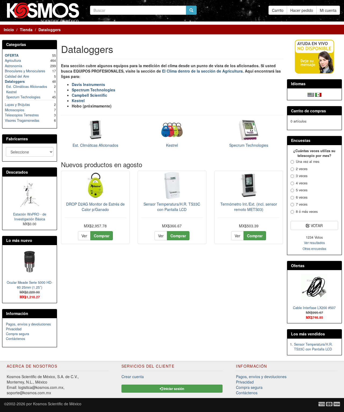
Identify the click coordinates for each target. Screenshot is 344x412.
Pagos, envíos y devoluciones (28, 324)
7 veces (301, 204)
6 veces (301, 197)
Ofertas (297, 265)
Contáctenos (15, 338)
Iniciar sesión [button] (173, 388)
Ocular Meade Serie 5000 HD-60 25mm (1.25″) (29, 285)
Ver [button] (84, 235)
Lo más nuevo (19, 240)
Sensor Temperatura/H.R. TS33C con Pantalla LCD (172, 206)
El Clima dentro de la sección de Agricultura (202, 71)
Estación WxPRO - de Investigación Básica (29, 216)
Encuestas (300, 140)
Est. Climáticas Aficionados (95, 145)
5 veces (301, 190)
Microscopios (14, 110)
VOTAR (316, 225)
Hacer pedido (301, 10)
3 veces (301, 175)
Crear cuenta (132, 376)
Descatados (17, 172)
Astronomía (13, 65)
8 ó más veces (307, 211)
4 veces (301, 183)
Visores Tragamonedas (22, 120)
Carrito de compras (308, 110)
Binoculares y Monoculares (25, 71)
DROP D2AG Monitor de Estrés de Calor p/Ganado (95, 206)
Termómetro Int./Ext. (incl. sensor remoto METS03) (248, 206)
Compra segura (17, 333)
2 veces (301, 168)
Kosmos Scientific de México (57, 403)
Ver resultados (314, 242)
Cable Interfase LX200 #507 (314, 307)
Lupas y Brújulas (17, 104)
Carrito (278, 10)
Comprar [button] (101, 235)
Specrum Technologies (248, 145)
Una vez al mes (307, 161)
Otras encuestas (314, 248)
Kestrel (172, 145)
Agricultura (13, 60)
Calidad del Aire (17, 76)
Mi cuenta (328, 10)
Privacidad (14, 329)
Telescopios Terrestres (22, 115)
